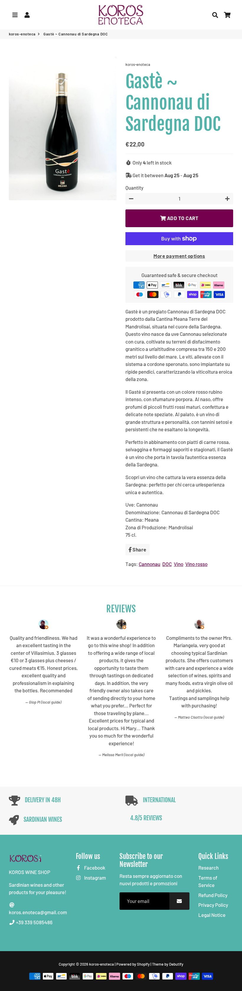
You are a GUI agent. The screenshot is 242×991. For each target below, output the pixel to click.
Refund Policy (213, 895)
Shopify (143, 964)
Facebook (94, 867)
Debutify (176, 964)
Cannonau (149, 564)
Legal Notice (211, 915)
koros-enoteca (22, 34)
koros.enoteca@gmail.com (38, 912)
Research (208, 867)
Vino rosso (196, 564)
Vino (178, 564)
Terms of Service (207, 881)
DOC (167, 564)
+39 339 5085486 (34, 922)
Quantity (134, 188)
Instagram (94, 878)
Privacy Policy (213, 905)
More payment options (179, 256)
